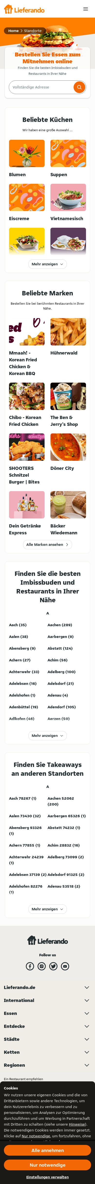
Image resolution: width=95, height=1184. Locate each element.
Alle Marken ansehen (44, 544)
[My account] (85, 8)
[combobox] (41, 87)
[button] (79, 87)
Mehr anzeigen (45, 264)
